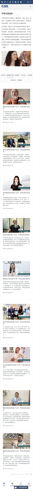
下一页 (30, 474)
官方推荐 (29, 75)
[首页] (4, 484)
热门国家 (12, 485)
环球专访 (13, 80)
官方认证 (23, 75)
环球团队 (19, 80)
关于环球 (3, 75)
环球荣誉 (17, 75)
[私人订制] (29, 484)
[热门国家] (12, 484)
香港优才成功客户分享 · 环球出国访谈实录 (16, 279)
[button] (30, 6)
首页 (4, 485)
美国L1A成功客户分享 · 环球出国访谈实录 (16, 235)
